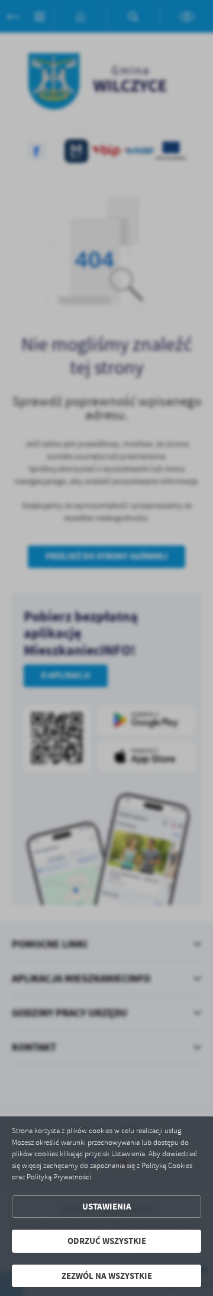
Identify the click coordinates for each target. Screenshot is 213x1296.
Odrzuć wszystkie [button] (106, 1241)
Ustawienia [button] (106, 1206)
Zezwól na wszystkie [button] (107, 1276)
